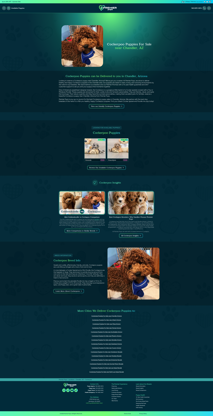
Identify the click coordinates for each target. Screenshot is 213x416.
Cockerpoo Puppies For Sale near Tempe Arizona (106, 328)
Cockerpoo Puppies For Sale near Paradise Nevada (106, 356)
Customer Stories (116, 396)
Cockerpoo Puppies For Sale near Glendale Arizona (106, 340)
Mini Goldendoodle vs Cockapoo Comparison (82, 217)
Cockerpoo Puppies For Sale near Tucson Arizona (106, 348)
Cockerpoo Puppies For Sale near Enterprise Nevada (106, 360)
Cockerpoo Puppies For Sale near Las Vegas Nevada (106, 368)
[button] (205, 2)
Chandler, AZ (80, 379)
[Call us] (204, 8)
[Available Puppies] (9, 8)
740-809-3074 (196, 8)
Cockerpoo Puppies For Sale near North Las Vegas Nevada (106, 372)
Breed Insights (140, 388)
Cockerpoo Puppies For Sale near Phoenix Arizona (106, 336)
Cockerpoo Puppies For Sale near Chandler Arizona (106, 316)
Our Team (114, 398)
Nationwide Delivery (117, 388)
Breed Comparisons (141, 390)
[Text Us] (209, 8)
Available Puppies (17, 8)
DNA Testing (139, 407)
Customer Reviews (116, 392)
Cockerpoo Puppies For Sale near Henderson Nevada (106, 352)
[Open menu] (4, 8)
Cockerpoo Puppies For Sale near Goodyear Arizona (106, 344)
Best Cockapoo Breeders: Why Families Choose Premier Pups (131, 218)
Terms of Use (127, 413)
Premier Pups (63, 379)
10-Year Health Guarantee (143, 397)
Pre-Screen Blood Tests (142, 401)
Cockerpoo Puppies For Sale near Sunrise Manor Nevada (106, 364)
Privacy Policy (143, 413)
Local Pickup (115, 390)
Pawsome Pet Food (141, 403)
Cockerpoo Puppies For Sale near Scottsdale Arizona (106, 332)
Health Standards (140, 405)
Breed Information (140, 386)
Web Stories (115, 400)
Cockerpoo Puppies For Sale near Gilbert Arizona (106, 320)
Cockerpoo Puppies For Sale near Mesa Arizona (106, 324)
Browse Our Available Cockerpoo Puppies (105, 168)
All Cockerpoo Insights (130, 236)
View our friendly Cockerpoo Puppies (106, 106)
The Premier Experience (119, 384)
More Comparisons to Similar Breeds (81, 231)
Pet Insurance (139, 399)
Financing (114, 386)
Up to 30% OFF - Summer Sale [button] (11, 1)
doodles (97, 219)
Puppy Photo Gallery (117, 394)
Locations (71, 379)
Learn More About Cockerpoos (68, 291)
